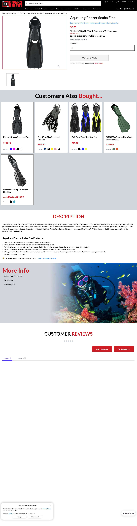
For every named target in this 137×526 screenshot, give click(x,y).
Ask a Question (102, 349)
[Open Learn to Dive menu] (61, 9)
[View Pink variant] (14, 149)
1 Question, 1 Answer (98, 23)
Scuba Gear (12, 13)
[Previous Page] (4, 80)
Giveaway (86, 9)
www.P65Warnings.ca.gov (47, 258)
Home (4, 13)
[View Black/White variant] (58, 149)
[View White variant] (21, 149)
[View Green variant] (113, 149)
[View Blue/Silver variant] (45, 149)
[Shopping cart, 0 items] (133, 8)
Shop (27, 9)
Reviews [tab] (7, 358)
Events (68, 9)
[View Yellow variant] (52, 149)
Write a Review (124, 349)
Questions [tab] (21, 358)
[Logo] (13, 6)
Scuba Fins (21, 13)
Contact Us (97, 9)
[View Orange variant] (117, 149)
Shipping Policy (75, 33)
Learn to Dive (54, 9)
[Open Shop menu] (31, 9)
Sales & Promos (41, 9)
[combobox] (64, 3)
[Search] (26, 3)
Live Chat (132, 2)
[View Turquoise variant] (14, 202)
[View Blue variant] (10, 149)
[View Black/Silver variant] (48, 149)
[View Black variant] (17, 149)
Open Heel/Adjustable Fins (36, 13)
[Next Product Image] (59, 42)
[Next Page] (65, 80)
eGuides (76, 9)
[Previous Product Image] (10, 42)
